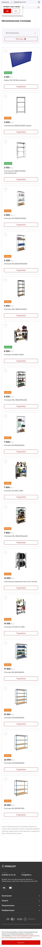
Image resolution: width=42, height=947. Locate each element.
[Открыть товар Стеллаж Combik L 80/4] (21, 470)
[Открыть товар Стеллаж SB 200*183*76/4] (21, 788)
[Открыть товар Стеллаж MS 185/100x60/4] (21, 425)
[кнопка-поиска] (38, 7)
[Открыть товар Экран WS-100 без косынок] (21, 60)
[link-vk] (4, 887)
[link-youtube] (10, 887)
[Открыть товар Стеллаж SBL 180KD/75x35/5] (21, 289)
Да (7, 11)
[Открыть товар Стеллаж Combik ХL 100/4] (21, 606)
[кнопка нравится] (5, 51)
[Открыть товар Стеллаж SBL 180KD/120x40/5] (21, 516)
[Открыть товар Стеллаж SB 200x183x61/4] (21, 742)
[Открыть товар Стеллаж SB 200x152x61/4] (21, 652)
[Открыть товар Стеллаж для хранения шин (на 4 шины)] (21, 561)
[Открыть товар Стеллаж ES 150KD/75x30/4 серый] (21, 105)
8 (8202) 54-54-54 (20, 2)
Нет (15, 11)
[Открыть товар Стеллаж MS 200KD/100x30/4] (21, 243)
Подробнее (21, 87)
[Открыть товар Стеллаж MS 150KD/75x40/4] (21, 198)
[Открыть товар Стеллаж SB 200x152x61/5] (21, 697)
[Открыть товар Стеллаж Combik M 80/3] (21, 334)
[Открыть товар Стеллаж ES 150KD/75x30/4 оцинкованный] (21, 150)
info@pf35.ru (26, 875)
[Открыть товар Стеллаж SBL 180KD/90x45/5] (21, 379)
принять (21, 943)
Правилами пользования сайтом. (20, 937)
